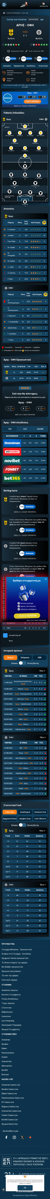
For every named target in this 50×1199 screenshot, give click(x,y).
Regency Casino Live (10, 1107)
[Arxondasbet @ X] (22, 1137)
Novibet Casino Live (10, 1089)
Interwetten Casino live (11, 1111)
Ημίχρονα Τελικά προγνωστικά (15, 958)
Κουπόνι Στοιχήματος (11, 995)
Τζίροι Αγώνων (8, 1003)
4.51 (30, 443)
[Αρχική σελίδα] (4, 13)
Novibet (5, 1044)
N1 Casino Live (8, 1102)
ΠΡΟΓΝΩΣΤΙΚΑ (8, 944)
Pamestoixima (8, 1053)
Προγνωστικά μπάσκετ (11, 971)
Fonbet (5, 1057)
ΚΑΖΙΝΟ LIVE (7, 1079)
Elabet (4, 1048)
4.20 (30, 478)
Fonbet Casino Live (10, 1115)
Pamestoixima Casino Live (13, 1098)
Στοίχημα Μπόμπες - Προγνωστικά (17, 949)
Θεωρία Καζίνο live (10, 1124)
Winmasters (7, 1066)
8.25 (36, 443)
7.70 (36, 469)
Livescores (6, 1016)
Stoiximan (6, 1040)
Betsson (5, 1074)
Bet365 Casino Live (10, 1120)
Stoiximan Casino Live (11, 1085)
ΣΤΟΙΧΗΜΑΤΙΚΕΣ (9, 1034)
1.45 (24, 478)
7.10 (36, 452)
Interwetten (7, 1061)
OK (25, 1188)
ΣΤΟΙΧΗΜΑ (6, 985)
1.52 (24, 443)
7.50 (36, 478)
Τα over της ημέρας (10, 975)
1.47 (24, 452)
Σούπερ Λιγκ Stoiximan (17, 19)
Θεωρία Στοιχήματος (11, 1029)
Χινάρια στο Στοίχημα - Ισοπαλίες (16, 954)
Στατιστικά (6, 1008)
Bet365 (5, 1070)
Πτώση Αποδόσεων (10, 999)
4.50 (30, 460)
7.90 (36, 460)
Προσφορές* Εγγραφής (12, 1025)
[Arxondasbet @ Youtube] (30, 1137)
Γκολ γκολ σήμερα (9, 980)
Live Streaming (8, 1021)
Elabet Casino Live (9, 1093)
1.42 (24, 460)
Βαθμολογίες (7, 1012)
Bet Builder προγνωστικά (12, 967)
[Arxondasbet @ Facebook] (6, 1137)
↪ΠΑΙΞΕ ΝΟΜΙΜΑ (27, 615)
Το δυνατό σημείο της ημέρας (14, 963)
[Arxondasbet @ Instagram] (14, 1137)
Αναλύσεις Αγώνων (10, 990)
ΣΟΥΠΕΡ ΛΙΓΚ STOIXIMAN (13, 13)
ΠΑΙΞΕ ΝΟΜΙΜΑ (32, 101)
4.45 (30, 452)
